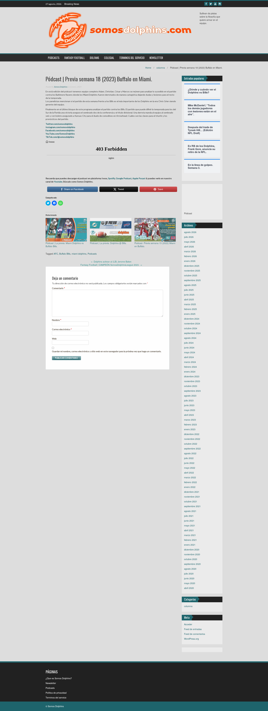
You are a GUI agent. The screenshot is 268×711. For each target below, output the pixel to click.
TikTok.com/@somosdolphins (60, 137)
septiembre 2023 (192, 390)
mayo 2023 (189, 410)
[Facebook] (206, 4)
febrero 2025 (190, 309)
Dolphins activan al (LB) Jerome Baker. (111, 261)
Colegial (109, 58)
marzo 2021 (190, 535)
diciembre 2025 (191, 265)
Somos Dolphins (60, 87)
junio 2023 (189, 405)
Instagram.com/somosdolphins (60, 127)
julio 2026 (189, 236)
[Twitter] (211, 4)
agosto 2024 (190, 337)
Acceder (188, 624)
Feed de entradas (193, 629)
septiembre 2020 (192, 563)
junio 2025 (189, 294)
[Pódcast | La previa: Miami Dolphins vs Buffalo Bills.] (66, 230)
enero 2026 (189, 260)
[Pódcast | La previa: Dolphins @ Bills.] (110, 230)
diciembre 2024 (191, 318)
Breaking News (71, 3)
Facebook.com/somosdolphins (60, 130)
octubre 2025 (190, 275)
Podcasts (53, 58)
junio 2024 (189, 347)
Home (148, 67)
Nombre (56, 320)
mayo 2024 (189, 352)
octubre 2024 (190, 328)
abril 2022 (189, 472)
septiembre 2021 (192, 506)
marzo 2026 (190, 251)
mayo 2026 (189, 241)
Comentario (58, 288)
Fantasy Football (74, 58)
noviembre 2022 (192, 438)
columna (160, 67)
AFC (56, 253)
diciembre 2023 (191, 376)
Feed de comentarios (194, 633)
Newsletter (156, 58)
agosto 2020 (190, 568)
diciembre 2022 (191, 434)
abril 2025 (189, 299)
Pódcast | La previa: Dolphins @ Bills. (108, 243)
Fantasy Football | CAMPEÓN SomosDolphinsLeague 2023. (111, 264)
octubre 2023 (190, 386)
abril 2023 (189, 414)
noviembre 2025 (192, 270)
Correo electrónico (62, 329)
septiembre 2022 (192, 448)
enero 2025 (189, 313)
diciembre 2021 (191, 491)
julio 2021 (189, 515)
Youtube (58, 181)
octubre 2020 (190, 559)
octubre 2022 (190, 443)
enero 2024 (189, 371)
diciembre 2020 (191, 549)
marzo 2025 (190, 304)
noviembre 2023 (192, 381)
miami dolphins (79, 253)
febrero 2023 (190, 424)
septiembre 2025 (192, 280)
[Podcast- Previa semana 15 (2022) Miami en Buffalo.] (155, 230)
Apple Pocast (138, 178)
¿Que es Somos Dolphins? (59, 678)
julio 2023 (189, 400)
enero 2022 (189, 487)
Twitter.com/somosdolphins (59, 124)
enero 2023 (189, 429)
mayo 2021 (189, 525)
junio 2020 (189, 578)
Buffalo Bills (64, 253)
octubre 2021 (190, 501)
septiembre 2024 (192, 333)
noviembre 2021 (192, 496)
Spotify (111, 178)
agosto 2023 (190, 395)
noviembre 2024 (192, 323)
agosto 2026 (190, 232)
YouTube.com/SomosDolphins (60, 133)
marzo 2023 (190, 419)
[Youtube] (215, 4)
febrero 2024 (190, 366)
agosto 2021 (190, 511)
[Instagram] (220, 4)
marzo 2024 (190, 361)
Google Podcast (124, 178)
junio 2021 (189, 520)
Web (54, 338)
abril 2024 (189, 357)
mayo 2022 (189, 467)
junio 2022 (189, 462)
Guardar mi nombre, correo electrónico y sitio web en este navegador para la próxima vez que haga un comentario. (106, 351)
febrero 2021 (190, 539)
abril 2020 (189, 588)
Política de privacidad (56, 692)
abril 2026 (189, 246)
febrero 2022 (190, 482)
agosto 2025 (190, 285)
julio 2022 (189, 458)
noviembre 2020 (192, 554)
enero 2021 (189, 544)
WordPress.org (191, 638)
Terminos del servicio (132, 58)
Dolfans (94, 58)
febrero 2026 (190, 256)
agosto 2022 (190, 453)
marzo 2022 (190, 477)
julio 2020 (189, 573)
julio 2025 (189, 289)
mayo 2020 (189, 583)
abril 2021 (189, 530)
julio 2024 (189, 342)
